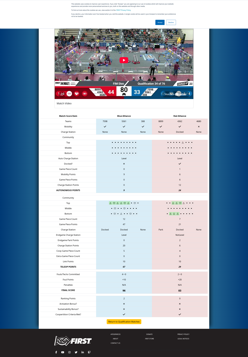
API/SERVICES (116, 334)
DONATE (149, 334)
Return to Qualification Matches (124, 321)
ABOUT (115, 339)
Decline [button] (171, 22)
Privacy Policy (123, 10)
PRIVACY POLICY (183, 334)
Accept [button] (160, 22)
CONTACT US (115, 343)
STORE (149, 339)
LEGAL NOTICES (183, 339)
